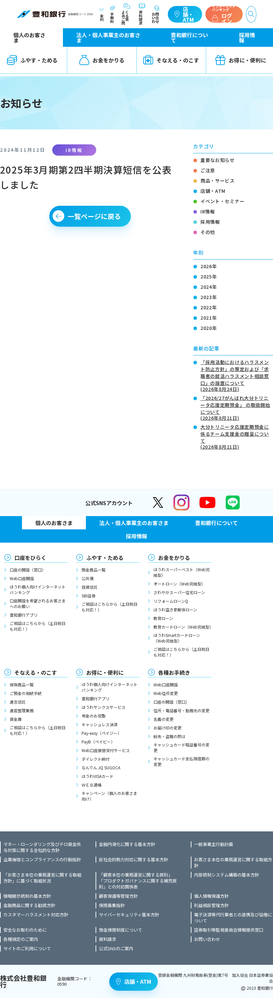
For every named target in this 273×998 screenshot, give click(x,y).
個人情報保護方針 (211, 896)
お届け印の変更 (167, 727)
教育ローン (163, 618)
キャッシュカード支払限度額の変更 (181, 761)
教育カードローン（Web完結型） (182, 627)
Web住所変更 (165, 693)
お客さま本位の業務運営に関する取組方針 (233, 863)
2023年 (208, 297)
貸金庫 (16, 719)
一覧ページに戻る (94, 216)
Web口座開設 (22, 578)
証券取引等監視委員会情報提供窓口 (228, 930)
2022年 (208, 307)
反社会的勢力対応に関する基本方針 (133, 860)
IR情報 (207, 211)
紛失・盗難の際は (169, 736)
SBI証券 (89, 595)
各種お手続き (174, 672)
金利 (102, 17)
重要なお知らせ (217, 160)
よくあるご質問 (125, 17)
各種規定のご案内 (20, 939)
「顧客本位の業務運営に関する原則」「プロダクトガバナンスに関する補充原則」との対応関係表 (138, 881)
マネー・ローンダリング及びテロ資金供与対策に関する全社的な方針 (42, 847)
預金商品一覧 (94, 570)
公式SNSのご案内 (116, 949)
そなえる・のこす (177, 60)
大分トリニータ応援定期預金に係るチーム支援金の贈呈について (234, 436)
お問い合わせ (155, 17)
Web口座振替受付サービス (106, 750)
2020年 (208, 328)
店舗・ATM (188, 14)
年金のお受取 (94, 716)
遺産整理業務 (22, 710)
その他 (207, 232)
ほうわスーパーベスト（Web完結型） (181, 572)
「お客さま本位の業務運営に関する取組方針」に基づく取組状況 (42, 878)
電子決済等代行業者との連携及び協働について (233, 918)
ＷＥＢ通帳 (92, 785)
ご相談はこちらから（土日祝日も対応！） (38, 626)
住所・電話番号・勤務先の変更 (181, 710)
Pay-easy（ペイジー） (102, 733)
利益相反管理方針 (211, 905)
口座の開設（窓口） (28, 570)
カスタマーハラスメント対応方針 (35, 915)
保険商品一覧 (22, 684)
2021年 (208, 317)
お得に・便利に (105, 672)
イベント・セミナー (222, 201)
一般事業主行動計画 (213, 844)
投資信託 (90, 587)
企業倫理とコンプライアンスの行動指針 (42, 860)
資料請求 (140, 17)
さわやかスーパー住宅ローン (179, 592)
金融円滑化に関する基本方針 (127, 844)
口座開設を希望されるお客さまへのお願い (38, 603)
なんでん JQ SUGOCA (101, 767)
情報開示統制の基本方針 (27, 896)
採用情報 (247, 37)
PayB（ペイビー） (98, 741)
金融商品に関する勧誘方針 (29, 905)
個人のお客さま (29, 37)
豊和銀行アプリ (24, 615)
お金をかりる (109, 60)
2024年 (208, 286)
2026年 (208, 266)
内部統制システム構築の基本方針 (226, 875)
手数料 (112, 17)
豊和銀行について (189, 37)
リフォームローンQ (170, 601)
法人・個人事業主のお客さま (108, 37)
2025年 (208, 276)
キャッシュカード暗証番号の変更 (181, 747)
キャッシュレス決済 (100, 724)
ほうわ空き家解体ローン (175, 609)
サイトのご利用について (27, 949)
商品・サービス (217, 180)
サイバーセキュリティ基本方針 (129, 915)
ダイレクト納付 (96, 759)
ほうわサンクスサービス (104, 707)
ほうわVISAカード (98, 776)
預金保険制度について (120, 930)
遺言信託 (18, 702)
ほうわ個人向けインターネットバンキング (38, 589)
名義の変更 (163, 719)
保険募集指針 (112, 905)
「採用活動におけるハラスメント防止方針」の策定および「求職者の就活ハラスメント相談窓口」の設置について (234, 375)
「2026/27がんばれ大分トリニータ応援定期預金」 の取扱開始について (235, 407)
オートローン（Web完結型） (179, 583)
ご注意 (207, 170)
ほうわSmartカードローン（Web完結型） (176, 638)
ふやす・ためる (105, 558)
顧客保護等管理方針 (118, 896)
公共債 (88, 578)
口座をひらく (30, 558)
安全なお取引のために (25, 930)
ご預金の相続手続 (26, 693)
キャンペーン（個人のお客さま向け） (109, 796)
